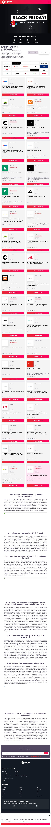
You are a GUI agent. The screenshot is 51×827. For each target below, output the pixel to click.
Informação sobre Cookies (36, 756)
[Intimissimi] (30, 214)
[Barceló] (30, 469)
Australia (4, 787)
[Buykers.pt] (7, 2)
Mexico (3, 793)
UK (37, 793)
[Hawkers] (5, 343)
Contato (3, 780)
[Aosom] (16, 66)
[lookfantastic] (30, 145)
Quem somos (4, 771)
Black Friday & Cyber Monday (21, 776)
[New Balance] (7, 70)
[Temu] (30, 102)
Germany (39, 789)
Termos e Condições (6, 773)
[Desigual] (5, 386)
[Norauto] (44, 66)
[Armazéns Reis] (5, 278)
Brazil (38, 787)
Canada (21, 796)
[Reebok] (16, 70)
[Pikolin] (44, 73)
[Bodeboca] (5, 102)
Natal (16, 773)
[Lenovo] (30, 364)
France (20, 789)
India (3, 791)
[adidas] (44, 70)
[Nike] (34, 70)
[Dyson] (16, 73)
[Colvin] (30, 300)
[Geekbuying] (5, 81)
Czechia (3, 789)
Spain (38, 791)
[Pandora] (34, 63)
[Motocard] (25, 73)
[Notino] (16, 63)
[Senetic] (7, 66)
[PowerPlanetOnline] (5, 469)
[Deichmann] (5, 168)
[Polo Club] (25, 63)
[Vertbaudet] (25, 70)
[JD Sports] (34, 66)
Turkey (20, 793)
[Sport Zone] (34, 73)
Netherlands (39, 796)
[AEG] (5, 407)
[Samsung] (44, 63)
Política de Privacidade (6, 776)
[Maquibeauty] (5, 364)
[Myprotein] (7, 73)
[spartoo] (7, 63)
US (2, 796)
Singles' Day (17, 771)
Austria (20, 787)
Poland (20, 791)
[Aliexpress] (25, 66)
